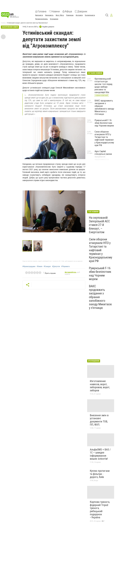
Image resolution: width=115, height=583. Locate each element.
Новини (56, 11)
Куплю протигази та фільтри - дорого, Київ (100, 474)
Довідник (82, 11)
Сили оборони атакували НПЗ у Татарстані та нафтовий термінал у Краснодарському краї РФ (104, 138)
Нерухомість (49, 15)
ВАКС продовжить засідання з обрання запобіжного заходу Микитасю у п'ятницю (104, 107)
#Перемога (65, 266)
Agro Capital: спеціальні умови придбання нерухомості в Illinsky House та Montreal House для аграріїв (104, 159)
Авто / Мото (60, 15)
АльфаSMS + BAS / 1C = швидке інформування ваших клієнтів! (100, 454)
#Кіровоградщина (28, 266)
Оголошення (54, 19)
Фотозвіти (79, 15)
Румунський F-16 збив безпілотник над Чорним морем (104, 123)
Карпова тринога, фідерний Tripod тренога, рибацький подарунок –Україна (100, 509)
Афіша (68, 11)
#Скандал (47, 266)
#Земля (39, 266)
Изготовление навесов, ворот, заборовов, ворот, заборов (100, 386)
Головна (42, 11)
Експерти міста (90, 15)
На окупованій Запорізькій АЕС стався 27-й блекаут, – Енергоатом (99, 225)
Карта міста (39, 15)
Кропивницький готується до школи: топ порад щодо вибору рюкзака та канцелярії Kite (103, 85)
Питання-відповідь (41, 19)
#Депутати (56, 266)
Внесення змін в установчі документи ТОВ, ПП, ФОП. (99, 420)
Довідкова (69, 15)
